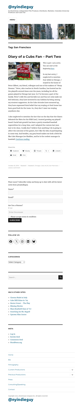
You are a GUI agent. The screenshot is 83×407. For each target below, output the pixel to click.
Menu (12, 20)
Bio (9, 360)
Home (10, 355)
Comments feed (16, 340)
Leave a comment (14, 168)
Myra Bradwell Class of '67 (20, 309)
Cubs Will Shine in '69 (19, 300)
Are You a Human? (15, 206)
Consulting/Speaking (16, 384)
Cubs (42, 165)
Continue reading (23, 139)
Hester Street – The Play (20, 303)
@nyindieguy (20, 6)
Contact (11, 389)
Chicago (37, 165)
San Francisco (53, 165)
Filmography (13, 365)
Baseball (23, 165)
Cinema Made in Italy (18, 298)
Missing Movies (16, 306)
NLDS (46, 165)
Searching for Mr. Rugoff (20, 312)
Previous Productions (17, 375)
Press (10, 380)
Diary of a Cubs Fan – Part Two (34, 57)
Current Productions (16, 370)
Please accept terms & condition (23, 217)
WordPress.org (16, 342)
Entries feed (15, 337)
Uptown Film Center (18, 315)
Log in (12, 334)
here (52, 69)
